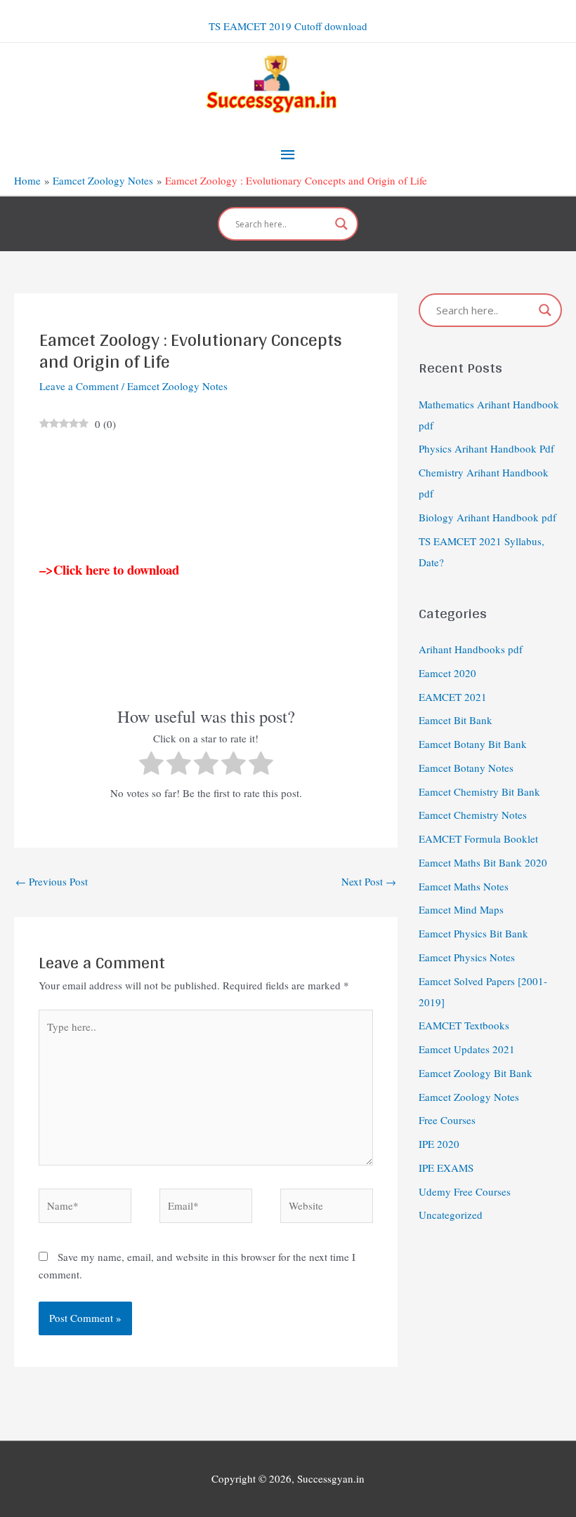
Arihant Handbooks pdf (471, 649)
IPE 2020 (439, 1144)
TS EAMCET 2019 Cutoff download (288, 26)
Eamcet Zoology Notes (177, 386)
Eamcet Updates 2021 (467, 1049)
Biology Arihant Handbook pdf (487, 517)
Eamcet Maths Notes (464, 886)
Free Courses (447, 1120)
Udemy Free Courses (465, 1191)
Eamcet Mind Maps (461, 909)
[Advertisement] (205, 497)
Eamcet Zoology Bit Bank (475, 1073)
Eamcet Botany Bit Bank (473, 744)
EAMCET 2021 (453, 697)
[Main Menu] (288, 154)
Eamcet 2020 (447, 673)
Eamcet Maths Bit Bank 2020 (483, 862)
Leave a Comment (79, 386)
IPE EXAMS (446, 1168)
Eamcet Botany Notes (466, 768)
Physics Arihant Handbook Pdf (486, 448)
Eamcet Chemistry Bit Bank (479, 791)
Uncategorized (451, 1215)
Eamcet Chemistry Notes (473, 815)
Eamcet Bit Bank (455, 720)
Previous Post (51, 881)
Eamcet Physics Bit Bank (473, 933)
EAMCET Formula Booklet (478, 838)
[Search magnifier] (341, 224)
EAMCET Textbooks (464, 1025)
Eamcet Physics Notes (467, 957)
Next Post (368, 881)
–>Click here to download (109, 569)
